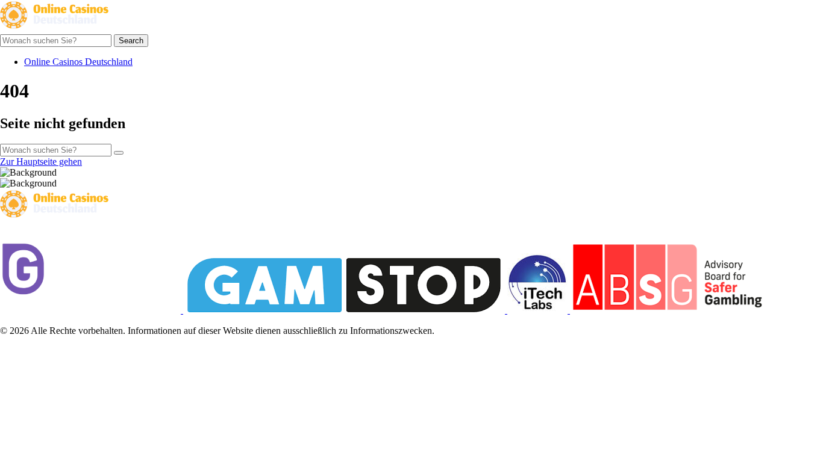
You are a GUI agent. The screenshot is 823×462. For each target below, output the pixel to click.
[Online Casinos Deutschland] (54, 28)
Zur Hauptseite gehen (41, 161)
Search (131, 40)
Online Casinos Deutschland (78, 62)
